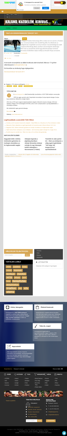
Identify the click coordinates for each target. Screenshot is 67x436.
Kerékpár (27, 380)
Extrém (17, 385)
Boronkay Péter (37, 383)
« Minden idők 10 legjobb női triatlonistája (28, 154)
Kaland (16, 378)
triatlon (9, 86)
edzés (9, 267)
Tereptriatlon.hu (8, 369)
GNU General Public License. (44, 432)
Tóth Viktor (8, 58)
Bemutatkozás (10, 111)
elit (15, 86)
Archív (27, 84)
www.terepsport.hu (19, 94)
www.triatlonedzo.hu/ (17, 114)
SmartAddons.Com (23, 431)
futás (25, 267)
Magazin (47, 380)
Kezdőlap (8, 28)
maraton (21, 274)
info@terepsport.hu (53, 411)
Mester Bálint (38, 387)
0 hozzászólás (24, 53)
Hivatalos (39, 250)
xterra (10, 292)
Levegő (16, 383)
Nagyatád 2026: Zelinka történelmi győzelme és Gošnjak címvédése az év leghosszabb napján (29, 127)
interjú (9, 270)
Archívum (15, 28)
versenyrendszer (28, 86)
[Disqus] (33, 181)
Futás (26, 383)
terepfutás (19, 281)
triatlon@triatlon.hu (20, 65)
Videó (38, 253)
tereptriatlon (12, 285)
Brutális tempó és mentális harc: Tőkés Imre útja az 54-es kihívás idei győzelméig (26, 132)
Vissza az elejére (57, 369)
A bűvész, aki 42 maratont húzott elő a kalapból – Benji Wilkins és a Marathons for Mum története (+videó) (33, 123)
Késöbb (37, 8)
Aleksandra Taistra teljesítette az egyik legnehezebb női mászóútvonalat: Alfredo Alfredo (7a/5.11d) (31, 125)
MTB (9, 277)
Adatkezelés (40, 257)
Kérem (45, 8)
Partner (47, 378)
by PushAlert (21, 9)
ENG (7, 17)
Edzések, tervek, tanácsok (35, 409)
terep (8, 281)
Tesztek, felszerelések (33, 412)
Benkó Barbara (38, 378)
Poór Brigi (37, 380)
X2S (6, 380)
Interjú (15, 14)
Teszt (12, 14)
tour (21, 86)
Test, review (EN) (32, 416)
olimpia (17, 277)
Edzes (8, 14)
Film (56, 380)
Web (46, 383)
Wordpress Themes (43, 431)
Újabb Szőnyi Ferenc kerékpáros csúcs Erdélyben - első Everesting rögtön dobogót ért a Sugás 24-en (31, 129)
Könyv (56, 383)
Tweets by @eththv (10, 400)
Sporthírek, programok (34, 407)
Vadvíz (16, 380)
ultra (20, 288)
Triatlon (27, 378)
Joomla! (17, 432)
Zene (56, 378)
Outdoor (27, 385)
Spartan (7, 383)
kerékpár (11, 274)
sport (24, 277)
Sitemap (39, 255)
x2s (26, 288)
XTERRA (7, 378)
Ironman (18, 270)
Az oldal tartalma (32, 414)
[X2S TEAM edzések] (33, 22)
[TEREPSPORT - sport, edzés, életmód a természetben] (10, 2)
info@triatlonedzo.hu (53, 414)
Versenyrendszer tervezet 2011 (14, 72)
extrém (16, 267)
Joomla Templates (33, 431)
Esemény (57, 385)
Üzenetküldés (50, 420)
